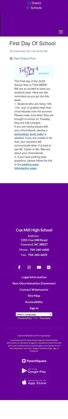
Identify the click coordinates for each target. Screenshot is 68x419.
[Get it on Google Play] (34, 371)
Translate (45, 318)
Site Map (34, 295)
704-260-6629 (37, 254)
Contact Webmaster (34, 289)
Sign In (34, 308)
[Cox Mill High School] (34, 21)
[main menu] (61, 31)
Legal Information (34, 277)
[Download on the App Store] (34, 382)
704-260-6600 (39, 249)
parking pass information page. (26, 166)
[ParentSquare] (34, 361)
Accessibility (34, 302)
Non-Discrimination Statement (34, 283)
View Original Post (24, 58)
